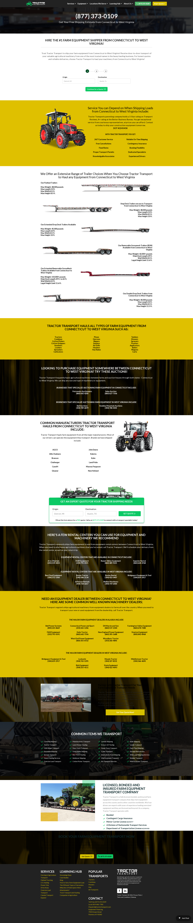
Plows (96, 337)
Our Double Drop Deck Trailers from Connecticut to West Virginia (137, 294)
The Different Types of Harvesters (72, 885)
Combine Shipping (50, 741)
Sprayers (134, 341)
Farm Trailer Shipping (80, 751)
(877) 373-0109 (143, 4)
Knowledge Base (65, 875)
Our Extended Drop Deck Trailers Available (58, 224)
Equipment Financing (95, 909)
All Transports (93, 890)
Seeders (96, 343)
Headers (96, 347)
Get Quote (86, 856)
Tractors (58, 337)
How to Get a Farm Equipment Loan (72, 883)
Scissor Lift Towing (107, 745)
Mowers (134, 339)
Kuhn (93, 458)
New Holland (93, 471)
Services (70, 4)
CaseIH (55, 466)
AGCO (55, 450)
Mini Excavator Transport (110, 758)
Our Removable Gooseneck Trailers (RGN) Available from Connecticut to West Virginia (135, 247)
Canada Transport (47, 895)
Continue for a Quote (95, 89)
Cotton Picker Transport (81, 761)
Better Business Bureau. (122, 119)
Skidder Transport (136, 758)
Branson (55, 458)
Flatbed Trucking (47, 880)
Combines (58, 339)
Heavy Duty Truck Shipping (110, 755)
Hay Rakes (96, 350)
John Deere (93, 450)
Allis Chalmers (55, 454)
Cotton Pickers (58, 341)
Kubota (93, 454)
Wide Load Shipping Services (140, 755)
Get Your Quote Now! (125, 712)
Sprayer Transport (50, 755)
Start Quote (159, 4)
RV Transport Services (109, 761)
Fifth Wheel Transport (51, 748)
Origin (65, 77)
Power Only (45, 885)
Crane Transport (107, 751)
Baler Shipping (135, 741)
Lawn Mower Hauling (80, 745)
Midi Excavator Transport (139, 761)
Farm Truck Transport (80, 748)
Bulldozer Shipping (79, 758)
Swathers (58, 345)
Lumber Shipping (107, 741)
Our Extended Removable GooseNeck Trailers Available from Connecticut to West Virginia (56, 270)
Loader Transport (136, 745)
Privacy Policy (137, 895)
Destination (102, 77)
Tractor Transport (50, 745)
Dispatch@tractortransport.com (99, 907)
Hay (89, 887)
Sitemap (133, 897)
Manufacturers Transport (81, 741)
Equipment (82, 4)
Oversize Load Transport (52, 761)
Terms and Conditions (123, 897)
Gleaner (55, 471)
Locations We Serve (98, 4)
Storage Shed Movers (137, 751)
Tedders (134, 337)
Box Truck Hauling (79, 755)
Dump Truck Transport (109, 748)
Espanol (43, 898)
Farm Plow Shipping (137, 748)
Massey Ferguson (93, 466)
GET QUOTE (128, 513)
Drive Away (45, 888)
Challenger (55, 462)
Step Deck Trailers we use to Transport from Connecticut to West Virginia (136, 205)
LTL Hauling (45, 883)
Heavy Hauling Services (52, 758)
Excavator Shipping (50, 751)
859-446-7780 (98, 904)
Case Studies (64, 878)
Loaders (58, 347)
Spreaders (58, 350)
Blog (61, 880)
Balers (134, 347)
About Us (127, 4)
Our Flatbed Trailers (49, 183)
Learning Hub (115, 4)
